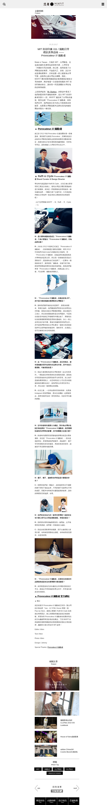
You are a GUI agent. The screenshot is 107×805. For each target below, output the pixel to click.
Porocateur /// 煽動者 (50, 128)
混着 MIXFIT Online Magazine (53, 4)
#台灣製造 (58, 769)
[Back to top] (102, 794)
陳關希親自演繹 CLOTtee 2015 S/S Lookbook (67, 722)
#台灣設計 (69, 769)
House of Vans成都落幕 (69, 737)
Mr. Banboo (52, 92)
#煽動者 (47, 769)
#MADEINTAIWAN (54, 773)
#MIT (38, 769)
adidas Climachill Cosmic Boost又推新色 (69, 750)
